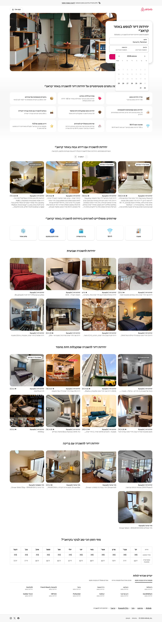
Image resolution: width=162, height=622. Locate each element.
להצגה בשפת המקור (68, 3)
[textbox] (139, 49)
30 (145, 88)
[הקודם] (86, 157)
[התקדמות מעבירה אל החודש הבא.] (119, 56)
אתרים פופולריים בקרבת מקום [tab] (98, 580)
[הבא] (75, 157)
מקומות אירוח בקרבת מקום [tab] (143, 580)
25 (136, 83)
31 (140, 88)
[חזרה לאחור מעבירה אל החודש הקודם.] (144, 56)
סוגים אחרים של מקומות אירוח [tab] (121, 580)
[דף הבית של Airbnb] (146, 9)
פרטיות (134, 618)
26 (132, 83)
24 (141, 83)
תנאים (128, 618)
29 (119, 83)
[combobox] (129, 42)
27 (127, 83)
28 (123, 83)
